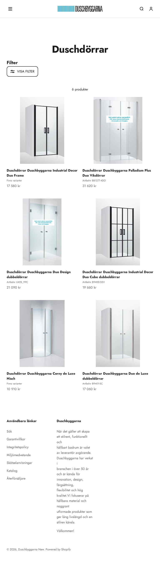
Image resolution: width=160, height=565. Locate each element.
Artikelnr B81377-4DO (94, 180)
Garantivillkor (16, 439)
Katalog (12, 470)
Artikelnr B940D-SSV (93, 282)
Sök (9, 431)
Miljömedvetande (19, 455)
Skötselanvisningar (19, 462)
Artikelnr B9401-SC (92, 384)
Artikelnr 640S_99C (17, 282)
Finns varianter (14, 180)
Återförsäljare (16, 478)
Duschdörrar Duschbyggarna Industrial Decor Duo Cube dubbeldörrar (117, 274)
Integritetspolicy (18, 447)
